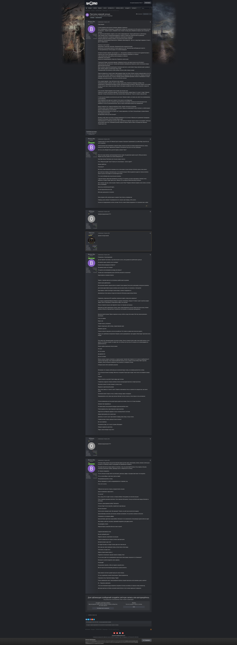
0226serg (91, 211)
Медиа (100, 8)
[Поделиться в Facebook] (90, 619)
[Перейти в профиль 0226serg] (91, 219)
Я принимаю (147, 640)
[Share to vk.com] (86, 619)
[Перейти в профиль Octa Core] (91, 240)
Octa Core (91, 233)
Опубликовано (104, 21)
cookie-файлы (94, 640)
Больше (134, 8)
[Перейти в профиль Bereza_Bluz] (87, 15)
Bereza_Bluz (95, 15)
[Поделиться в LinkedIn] (94, 619)
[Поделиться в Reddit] (92, 619)
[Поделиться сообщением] (150, 21)
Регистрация (147, 2)
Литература (109, 15)
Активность (111, 8)
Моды (89, 8)
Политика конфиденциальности (118, 635)
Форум (95, 8)
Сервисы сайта (119, 8)
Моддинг (127, 8)
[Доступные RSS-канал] (151, 629)
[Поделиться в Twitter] (88, 619)
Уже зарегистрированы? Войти (136, 2)
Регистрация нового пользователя (103, 608)
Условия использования (99, 643)
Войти (134, 606)
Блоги (105, 8)
